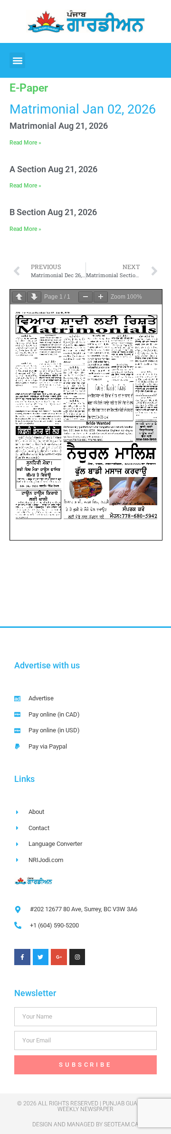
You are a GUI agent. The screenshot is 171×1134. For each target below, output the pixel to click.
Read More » (25, 142)
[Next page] (34, 296)
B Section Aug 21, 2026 (53, 212)
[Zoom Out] (85, 296)
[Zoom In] (101, 296)
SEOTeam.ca (121, 1124)
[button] (17, 60)
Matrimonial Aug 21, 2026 (59, 126)
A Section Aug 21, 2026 (53, 169)
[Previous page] (19, 296)
